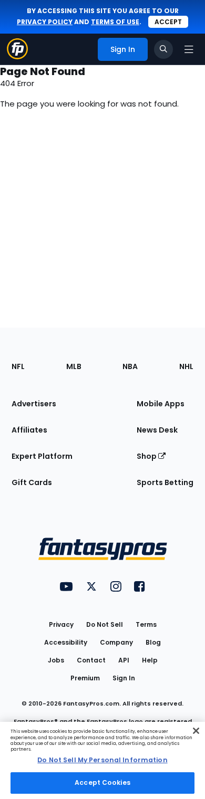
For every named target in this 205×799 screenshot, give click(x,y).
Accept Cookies (102, 782)
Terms (146, 624)
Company (116, 642)
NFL (18, 366)
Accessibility (65, 642)
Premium (85, 678)
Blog (153, 642)
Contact (91, 660)
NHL (186, 366)
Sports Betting (165, 482)
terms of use (115, 21)
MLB (73, 366)
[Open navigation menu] (188, 49)
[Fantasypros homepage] (17, 56)
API (123, 660)
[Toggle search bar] (163, 49)
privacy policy (45, 21)
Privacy (61, 624)
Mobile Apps (160, 403)
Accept (168, 21)
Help (150, 660)
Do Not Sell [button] (104, 624)
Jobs (56, 660)
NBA (130, 366)
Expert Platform (42, 456)
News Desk (157, 430)
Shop (147, 456)
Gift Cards (32, 482)
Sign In (123, 678)
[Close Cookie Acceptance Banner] (196, 731)
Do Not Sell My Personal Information (102, 759)
